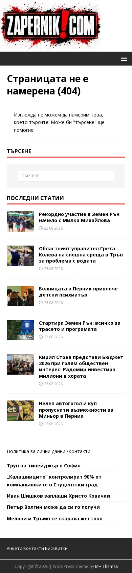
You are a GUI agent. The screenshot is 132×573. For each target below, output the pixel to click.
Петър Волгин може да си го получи (53, 507)
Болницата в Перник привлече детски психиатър (78, 291)
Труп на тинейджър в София (44, 465)
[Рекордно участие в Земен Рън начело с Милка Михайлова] (20, 227)
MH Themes (106, 566)
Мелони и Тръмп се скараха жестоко (55, 518)
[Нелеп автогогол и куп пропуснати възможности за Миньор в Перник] (20, 417)
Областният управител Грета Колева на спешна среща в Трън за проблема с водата (81, 254)
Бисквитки (56, 548)
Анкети (14, 548)
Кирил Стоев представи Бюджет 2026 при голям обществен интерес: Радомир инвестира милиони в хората (81, 366)
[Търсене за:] (66, 176)
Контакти (79, 451)
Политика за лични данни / (37, 451)
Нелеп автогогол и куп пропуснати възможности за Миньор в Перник (76, 409)
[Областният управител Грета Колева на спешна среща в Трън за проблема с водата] (20, 261)
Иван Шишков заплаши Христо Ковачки (58, 496)
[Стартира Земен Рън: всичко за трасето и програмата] (20, 336)
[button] (122, 58)
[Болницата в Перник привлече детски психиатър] (20, 302)
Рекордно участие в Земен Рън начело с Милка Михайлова (79, 217)
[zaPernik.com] (50, 47)
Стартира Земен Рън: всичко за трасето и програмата (79, 326)
